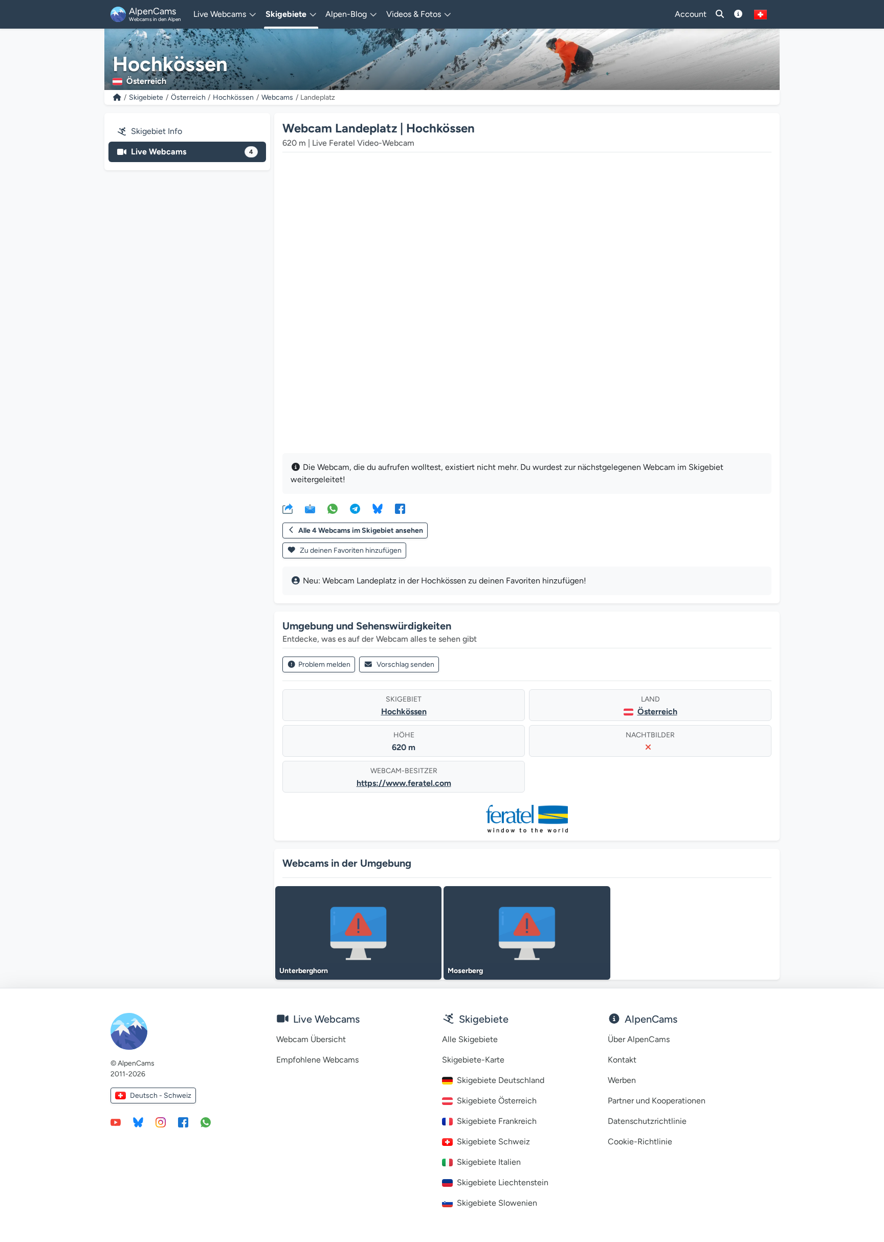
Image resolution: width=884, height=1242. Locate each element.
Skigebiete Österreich (497, 1100)
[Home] (117, 97)
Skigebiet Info (156, 131)
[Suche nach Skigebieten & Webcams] (720, 14)
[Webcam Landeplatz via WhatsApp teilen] (332, 508)
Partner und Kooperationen (656, 1100)
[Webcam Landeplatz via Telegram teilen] (355, 508)
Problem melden (324, 664)
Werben (622, 1080)
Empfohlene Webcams (317, 1060)
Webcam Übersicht (311, 1039)
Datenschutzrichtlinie (647, 1121)
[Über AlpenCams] (738, 14)
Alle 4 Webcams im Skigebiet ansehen (360, 530)
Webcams (277, 97)
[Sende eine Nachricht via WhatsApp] (206, 1122)
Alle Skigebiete (470, 1039)
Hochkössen (233, 97)
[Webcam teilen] (287, 508)
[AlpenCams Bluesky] (138, 1122)
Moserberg (465, 970)
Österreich (188, 97)
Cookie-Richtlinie (640, 1141)
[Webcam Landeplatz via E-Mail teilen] (310, 508)
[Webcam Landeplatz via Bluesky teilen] (377, 508)
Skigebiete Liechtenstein (502, 1182)
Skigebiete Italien (489, 1162)
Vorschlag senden (405, 664)
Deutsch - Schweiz (160, 1095)
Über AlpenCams (639, 1039)
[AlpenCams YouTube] (115, 1122)
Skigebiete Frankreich (497, 1121)
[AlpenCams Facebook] (183, 1122)
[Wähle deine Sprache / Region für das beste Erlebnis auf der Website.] (760, 14)
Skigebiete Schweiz (493, 1141)
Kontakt (622, 1060)
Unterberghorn (303, 970)
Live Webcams (192, 151)
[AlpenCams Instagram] (161, 1122)
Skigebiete (146, 97)
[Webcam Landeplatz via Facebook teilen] (400, 508)
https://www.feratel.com (404, 783)
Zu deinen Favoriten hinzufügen (350, 550)
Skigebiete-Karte (473, 1060)
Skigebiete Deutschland (500, 1080)
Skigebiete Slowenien (497, 1203)
